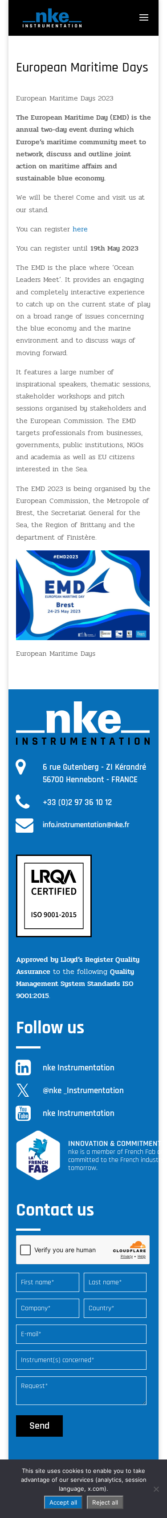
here (80, 229)
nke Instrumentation (78, 1068)
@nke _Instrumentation (83, 1090)
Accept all (63, 1502)
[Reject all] (155, 1488)
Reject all (105, 1502)
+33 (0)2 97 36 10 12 (77, 802)
